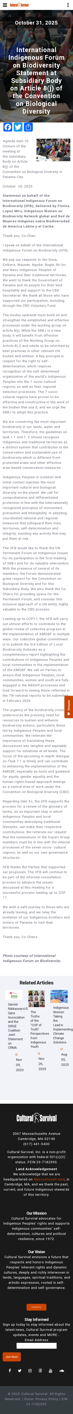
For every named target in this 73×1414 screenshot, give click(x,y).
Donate (36, 1307)
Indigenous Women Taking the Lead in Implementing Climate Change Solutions (63, 1025)
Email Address (36, 1340)
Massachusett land (49, 1179)
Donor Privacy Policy (41, 1399)
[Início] (19, 5)
